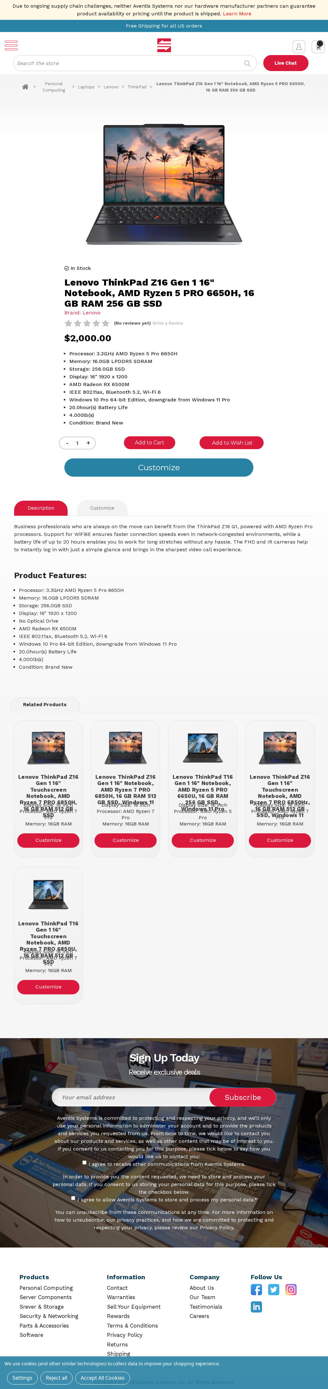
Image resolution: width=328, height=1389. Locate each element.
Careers (199, 1316)
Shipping (118, 1354)
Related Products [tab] (45, 704)
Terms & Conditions (132, 1325)
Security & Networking (49, 1316)
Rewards (118, 1316)
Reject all (56, 1377)
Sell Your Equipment (134, 1307)
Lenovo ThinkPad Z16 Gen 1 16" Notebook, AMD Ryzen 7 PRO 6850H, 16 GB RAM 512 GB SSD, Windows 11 (125, 786)
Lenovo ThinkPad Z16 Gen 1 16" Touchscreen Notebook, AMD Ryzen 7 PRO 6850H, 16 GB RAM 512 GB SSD (48, 786)
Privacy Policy (125, 1335)
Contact (117, 1288)
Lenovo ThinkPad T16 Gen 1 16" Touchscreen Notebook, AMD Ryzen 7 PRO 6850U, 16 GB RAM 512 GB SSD (48, 932)
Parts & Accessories (44, 1325)
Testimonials (206, 1307)
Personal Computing (46, 1288)
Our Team (203, 1297)
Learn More (237, 14)
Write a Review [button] (167, 323)
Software (31, 1335)
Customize (102, 508)
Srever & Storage (42, 1307)
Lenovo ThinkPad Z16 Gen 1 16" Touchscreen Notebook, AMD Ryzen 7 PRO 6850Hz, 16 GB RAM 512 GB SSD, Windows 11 (280, 786)
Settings (22, 1377)
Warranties (121, 1297)
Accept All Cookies (103, 1377)
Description (41, 508)
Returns (117, 1344)
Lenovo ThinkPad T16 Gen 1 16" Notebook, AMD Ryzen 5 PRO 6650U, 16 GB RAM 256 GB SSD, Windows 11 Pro (203, 786)
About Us (202, 1288)
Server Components (46, 1297)
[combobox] (135, 63)
